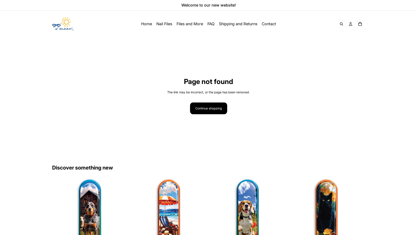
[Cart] (360, 24)
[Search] (341, 24)
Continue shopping (208, 108)
